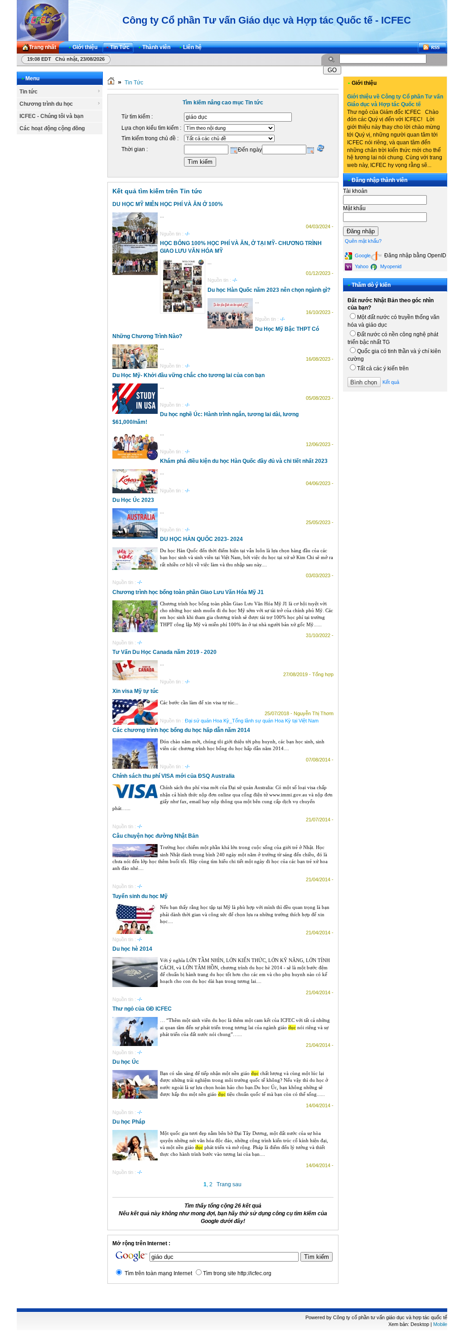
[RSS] (432, 47)
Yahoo (360, 266)
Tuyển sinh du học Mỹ (140, 896)
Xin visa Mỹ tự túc (135, 691)
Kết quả (390, 382)
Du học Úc (125, 1062)
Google (362, 255)
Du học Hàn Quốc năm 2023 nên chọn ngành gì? (269, 290)
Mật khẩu (354, 208)
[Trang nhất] (111, 82)
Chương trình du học (46, 104)
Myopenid (390, 266)
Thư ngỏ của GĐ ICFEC (142, 1009)
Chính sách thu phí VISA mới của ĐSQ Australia (173, 776)
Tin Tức (134, 82)
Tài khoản (355, 191)
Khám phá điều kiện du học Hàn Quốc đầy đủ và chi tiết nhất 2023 (244, 461)
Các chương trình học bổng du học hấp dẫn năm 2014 (181, 730)
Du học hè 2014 (132, 949)
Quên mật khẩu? (363, 241)
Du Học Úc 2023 (133, 500)
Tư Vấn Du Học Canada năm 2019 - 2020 (164, 652)
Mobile (440, 1324)
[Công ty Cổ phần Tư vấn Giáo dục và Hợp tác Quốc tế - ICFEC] (42, 20)
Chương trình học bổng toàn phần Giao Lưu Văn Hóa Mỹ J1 (188, 592)
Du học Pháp (128, 1122)
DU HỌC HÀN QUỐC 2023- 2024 (201, 539)
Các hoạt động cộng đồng (52, 128)
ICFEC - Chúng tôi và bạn (51, 116)
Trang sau (229, 1184)
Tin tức (28, 91)
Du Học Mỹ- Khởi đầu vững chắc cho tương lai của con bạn (188, 375)
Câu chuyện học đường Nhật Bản (155, 836)
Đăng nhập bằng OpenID (414, 255)
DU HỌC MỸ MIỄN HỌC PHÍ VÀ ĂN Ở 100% (167, 204)
